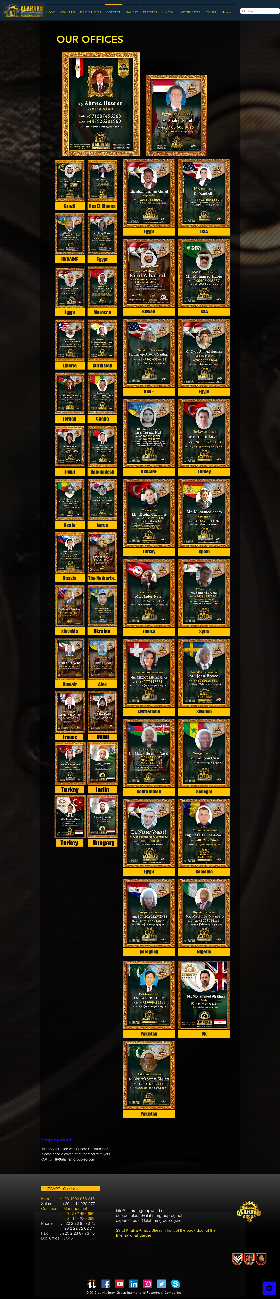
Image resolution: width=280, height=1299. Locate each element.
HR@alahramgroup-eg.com (74, 1159)
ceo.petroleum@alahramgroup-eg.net (149, 1215)
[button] (70, 185)
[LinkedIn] (133, 1284)
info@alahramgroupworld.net (141, 1210)
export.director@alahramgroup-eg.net (149, 1220)
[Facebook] (105, 1284)
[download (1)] (175, 1284)
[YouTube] (119, 1284)
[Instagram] (147, 1284)
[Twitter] (161, 1284)
